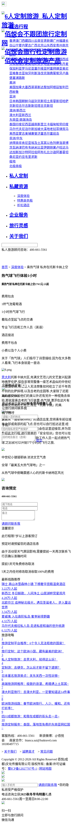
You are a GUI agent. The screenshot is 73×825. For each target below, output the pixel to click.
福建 (62, 40)
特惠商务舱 (25, 200)
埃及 (34, 143)
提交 (39, 440)
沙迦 (53, 152)
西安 (53, 45)
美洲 (12, 82)
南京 (65, 45)
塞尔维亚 (40, 68)
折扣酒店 (23, 205)
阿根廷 (54, 87)
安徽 (37, 50)
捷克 (59, 64)
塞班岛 (54, 133)
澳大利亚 (15, 115)
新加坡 (35, 129)
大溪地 (45, 129)
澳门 (19, 40)
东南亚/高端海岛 (20, 119)
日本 (12, 101)
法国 (12, 59)
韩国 (19, 101)
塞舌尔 (45, 133)
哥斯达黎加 (42, 87)
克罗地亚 (43, 64)
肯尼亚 (26, 143)
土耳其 (42, 143)
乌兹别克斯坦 (37, 101)
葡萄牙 (57, 73)
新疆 (50, 40)
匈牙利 (29, 73)
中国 (12, 36)
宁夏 (19, 45)
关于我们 (10, 751)
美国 (12, 87)
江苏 (25, 50)
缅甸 (53, 124)
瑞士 (47, 59)
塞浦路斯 (18, 78)
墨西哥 (29, 87)
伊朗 (47, 147)
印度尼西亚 (23, 124)
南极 (19, 166)
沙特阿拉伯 (29, 152)
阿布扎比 (43, 152)
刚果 (53, 147)
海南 (12, 50)
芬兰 (34, 59)
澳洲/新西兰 (17, 110)
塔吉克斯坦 (45, 105)
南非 (19, 143)
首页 (5, 267)
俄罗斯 (23, 64)
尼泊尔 (26, 129)
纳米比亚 (37, 147)
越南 (34, 124)
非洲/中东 (16, 138)
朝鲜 (25, 101)
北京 (40, 45)
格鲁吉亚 (18, 73)
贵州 (59, 45)
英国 (19, 59)
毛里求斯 (31, 156)
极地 (12, 161)
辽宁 (43, 50)
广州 (56, 40)
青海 (19, 50)
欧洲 (12, 54)
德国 (59, 59)
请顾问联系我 (11, 523)
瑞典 (50, 73)
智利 (62, 87)
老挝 (53, 129)
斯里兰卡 (43, 124)
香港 (12, 40)
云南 (37, 40)
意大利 (26, 59)
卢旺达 (60, 147)
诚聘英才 (28, 751)
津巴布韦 (25, 147)
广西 (34, 45)
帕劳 (59, 124)
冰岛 (15, 64)
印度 (65, 124)
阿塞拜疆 (53, 68)
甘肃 (43, 40)
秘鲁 (15, 91)
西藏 (25, 40)
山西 (56, 50)
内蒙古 (26, 45)
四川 (31, 40)
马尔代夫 (15, 129)
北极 (12, 166)
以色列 (51, 143)
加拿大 (20, 87)
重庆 (50, 50)
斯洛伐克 (40, 73)
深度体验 (23, 196)
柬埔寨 (29, 133)
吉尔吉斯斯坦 (28, 105)
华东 (31, 50)
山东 (47, 45)
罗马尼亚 (28, 68)
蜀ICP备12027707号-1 (22, 768)
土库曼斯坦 (54, 101)
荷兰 (53, 59)
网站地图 (45, 768)
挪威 (53, 64)
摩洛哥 (60, 143)
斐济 (37, 133)
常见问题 (46, 751)
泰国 (12, 124)
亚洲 (12, 96)
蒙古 (22, 133)
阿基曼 (60, 152)
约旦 (22, 156)
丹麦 (65, 64)
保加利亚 (15, 68)
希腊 (40, 59)
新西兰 (26, 115)
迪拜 (12, 143)
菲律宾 (60, 129)
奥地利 (32, 64)
